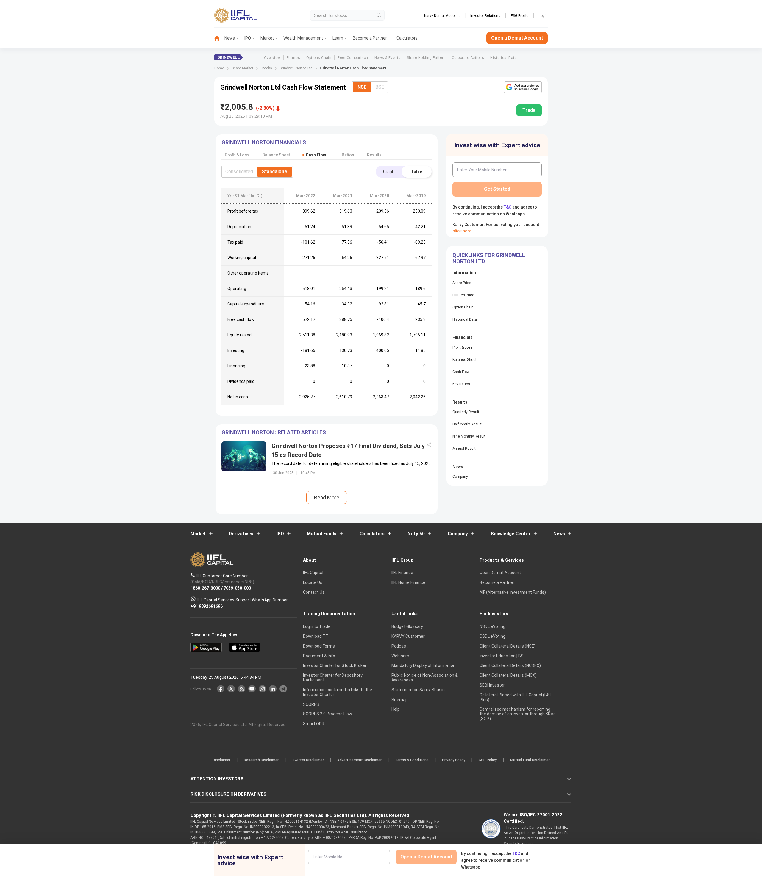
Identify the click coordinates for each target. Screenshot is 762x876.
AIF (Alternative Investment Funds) (513, 592)
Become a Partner (370, 38)
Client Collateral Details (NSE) (507, 646)
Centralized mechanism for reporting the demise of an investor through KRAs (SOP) (518, 714)
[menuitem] (219, 38)
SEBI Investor (492, 685)
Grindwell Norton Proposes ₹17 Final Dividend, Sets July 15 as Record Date (348, 450)
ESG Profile (519, 16)
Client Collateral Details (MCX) (508, 675)
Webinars (400, 656)
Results (374, 155)
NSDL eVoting (492, 626)
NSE (361, 87)
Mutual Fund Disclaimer (530, 760)
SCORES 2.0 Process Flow (327, 714)
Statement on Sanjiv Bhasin (418, 689)
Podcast (399, 646)
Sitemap (399, 699)
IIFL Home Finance (408, 582)
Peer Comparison (353, 58)
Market (267, 38)
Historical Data (503, 58)
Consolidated (239, 171)
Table (416, 171)
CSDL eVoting (492, 636)
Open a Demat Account (517, 38)
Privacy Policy (453, 760)
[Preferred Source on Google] (523, 87)
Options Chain (318, 58)
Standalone (274, 171)
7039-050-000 (237, 588)
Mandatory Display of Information (423, 665)
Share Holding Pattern (426, 58)
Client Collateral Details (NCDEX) (510, 665)
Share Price (461, 283)
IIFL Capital (313, 573)
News (229, 38)
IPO (247, 38)
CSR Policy (488, 760)
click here (461, 230)
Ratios (348, 155)
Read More (326, 497)
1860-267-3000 (205, 588)
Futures (293, 58)
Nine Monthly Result (468, 436)
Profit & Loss (462, 347)
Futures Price (463, 295)
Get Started (497, 189)
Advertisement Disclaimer (359, 760)
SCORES (311, 704)
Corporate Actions (468, 58)
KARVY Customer (408, 636)
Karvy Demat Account (442, 16)
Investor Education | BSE (503, 656)
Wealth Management (303, 38)
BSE (379, 87)
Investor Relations (485, 16)
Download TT (316, 636)
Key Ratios (461, 384)
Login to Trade (316, 626)
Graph (388, 171)
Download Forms (319, 646)
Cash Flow (460, 372)
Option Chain (463, 307)
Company (460, 476)
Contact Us (314, 592)
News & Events (387, 58)
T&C (507, 207)
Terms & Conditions (412, 760)
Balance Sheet (464, 360)
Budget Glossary (407, 626)
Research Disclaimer (261, 760)
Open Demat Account (500, 573)
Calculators (407, 38)
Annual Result (464, 448)
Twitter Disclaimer (308, 760)
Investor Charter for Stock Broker (334, 665)
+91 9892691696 (206, 606)
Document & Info (319, 656)
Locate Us (312, 582)
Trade (529, 110)
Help (395, 709)
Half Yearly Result (467, 424)
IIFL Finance (402, 573)
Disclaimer (221, 760)
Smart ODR (313, 724)
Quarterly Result (465, 412)
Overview (272, 58)
